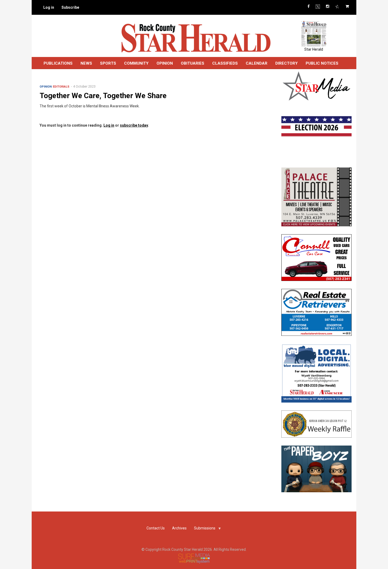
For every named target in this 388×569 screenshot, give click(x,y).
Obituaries (192, 63)
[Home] (196, 38)
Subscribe (70, 7)
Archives (179, 528)
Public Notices (322, 63)
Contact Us (155, 528)
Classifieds (225, 63)
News (86, 63)
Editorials (61, 86)
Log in (48, 7)
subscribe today (134, 125)
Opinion (46, 86)
